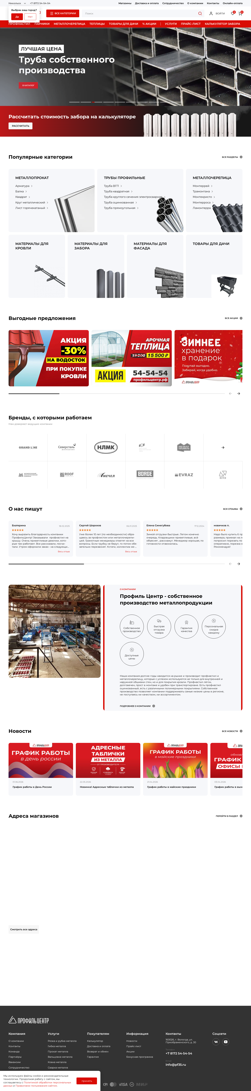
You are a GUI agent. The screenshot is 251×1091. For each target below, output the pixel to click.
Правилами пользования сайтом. (37, 1085)
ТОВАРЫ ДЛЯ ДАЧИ (123, 23)
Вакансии (15, 1062)
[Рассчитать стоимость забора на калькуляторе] (125, 121)
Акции (130, 1051)
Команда (14, 1051)
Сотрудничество (173, 3)
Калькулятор (95, 1040)
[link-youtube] (225, 1041)
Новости (131, 1040)
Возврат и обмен (97, 1051)
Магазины (124, 3)
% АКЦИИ (149, 23)
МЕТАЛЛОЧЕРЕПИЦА (69, 23)
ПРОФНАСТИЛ (19, 23)
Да (17, 16)
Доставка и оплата (147, 3)
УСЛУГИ (171, 23)
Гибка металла (57, 1046)
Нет (30, 16)
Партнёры (15, 1056)
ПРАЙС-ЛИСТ (191, 23)
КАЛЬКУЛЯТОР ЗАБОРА (222, 23)
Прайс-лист (133, 1046)
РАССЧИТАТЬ (20, 125)
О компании (195, 3)
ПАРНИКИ (42, 23)
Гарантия (93, 1056)
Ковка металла (57, 1062)
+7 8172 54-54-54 (40, 3)
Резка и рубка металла (62, 1040)
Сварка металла (58, 1067)
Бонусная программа (139, 1056)
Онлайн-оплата (232, 3)
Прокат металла (58, 1051)
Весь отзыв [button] (64, 551)
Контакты (213, 3)
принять (87, 1080)
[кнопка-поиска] (200, 13)
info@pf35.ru (176, 1065)
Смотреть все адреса (23, 929)
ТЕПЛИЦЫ (97, 23)
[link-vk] (216, 1041)
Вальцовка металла (60, 1056)
